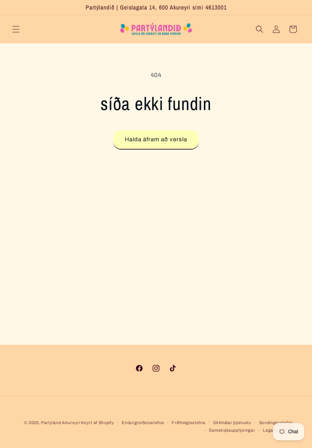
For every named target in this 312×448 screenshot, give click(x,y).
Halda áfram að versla (156, 139)
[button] (16, 29)
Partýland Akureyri (61, 422)
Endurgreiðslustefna (143, 422)
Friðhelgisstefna (188, 422)
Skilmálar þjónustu (232, 422)
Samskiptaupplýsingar (232, 430)
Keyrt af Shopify (97, 422)
